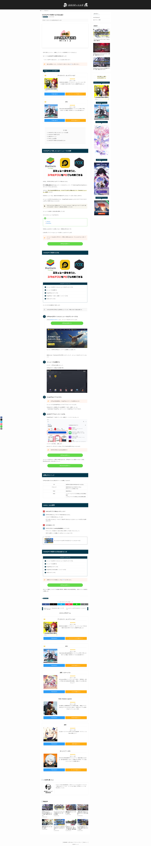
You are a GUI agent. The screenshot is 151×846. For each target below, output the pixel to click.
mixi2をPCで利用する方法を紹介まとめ (56, 140)
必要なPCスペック (52, 136)
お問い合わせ (70, 842)
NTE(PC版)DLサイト (75, 120)
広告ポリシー (85, 842)
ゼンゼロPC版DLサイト (76, 769)
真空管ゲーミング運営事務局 (48, 792)
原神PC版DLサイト (76, 743)
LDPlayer (48, 221)
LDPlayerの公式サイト (54, 319)
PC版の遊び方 (45, 16)
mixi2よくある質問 (52, 138)
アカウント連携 (97, 19)
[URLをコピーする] (84, 604)
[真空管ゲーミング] (75, 5)
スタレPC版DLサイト (76, 691)
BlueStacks (48, 223)
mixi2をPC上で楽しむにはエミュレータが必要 (58, 132)
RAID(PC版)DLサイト (76, 717)
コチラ (71, 64)
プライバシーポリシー (78, 842)
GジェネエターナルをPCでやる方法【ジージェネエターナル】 (67, 540)
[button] (45, 604)
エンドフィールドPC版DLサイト (76, 93)
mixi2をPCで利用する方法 (54, 134)
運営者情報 (65, 842)
